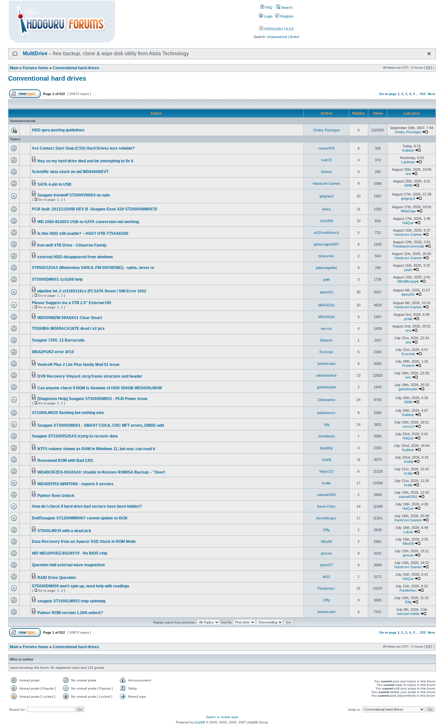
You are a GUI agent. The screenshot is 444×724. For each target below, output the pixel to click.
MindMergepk (408, 281)
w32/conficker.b (326, 233)
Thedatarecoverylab (408, 246)
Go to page (388, 94)
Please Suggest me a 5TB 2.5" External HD (71, 303)
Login (267, 16)
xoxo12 (408, 426)
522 (423, 94)
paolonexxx (326, 413)
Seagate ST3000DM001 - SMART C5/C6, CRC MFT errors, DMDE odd (100, 425)
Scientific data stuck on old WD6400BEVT (70, 171)
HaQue (408, 223)
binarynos (326, 256)
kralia (408, 473)
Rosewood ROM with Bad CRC (65, 460)
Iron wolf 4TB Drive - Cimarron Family (72, 245)
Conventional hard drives (76, 68)
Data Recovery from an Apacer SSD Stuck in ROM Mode (84, 541)
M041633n (326, 305)
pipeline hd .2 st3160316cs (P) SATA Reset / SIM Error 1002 (91, 291)
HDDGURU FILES (278, 29)
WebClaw (408, 211)
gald (326, 279)
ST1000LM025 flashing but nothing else (68, 412)
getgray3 (326, 196)
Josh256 (326, 221)
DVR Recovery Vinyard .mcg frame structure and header (89, 376)
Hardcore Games (326, 183)
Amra (326, 209)
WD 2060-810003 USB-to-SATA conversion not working (88, 222)
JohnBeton (326, 436)
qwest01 (326, 292)
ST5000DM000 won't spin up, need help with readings (80, 586)
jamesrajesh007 (326, 244)
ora (408, 174)
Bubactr (326, 340)
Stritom (326, 172)
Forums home (35, 68)
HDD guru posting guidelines (58, 130)
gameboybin (326, 387)
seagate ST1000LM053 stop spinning (71, 601)
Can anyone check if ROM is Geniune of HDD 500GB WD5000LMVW (99, 388)
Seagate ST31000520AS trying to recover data (75, 436)
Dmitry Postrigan (326, 130)
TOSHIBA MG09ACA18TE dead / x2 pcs (68, 328)
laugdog (326, 448)
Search (286, 7)
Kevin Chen (326, 506)
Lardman (408, 162)
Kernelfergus (326, 518)
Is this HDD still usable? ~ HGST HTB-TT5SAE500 (82, 233)
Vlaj (326, 424)
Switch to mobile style (222, 717)
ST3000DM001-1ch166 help (57, 279)
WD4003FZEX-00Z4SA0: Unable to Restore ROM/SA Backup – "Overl (101, 472)
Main (14, 68)
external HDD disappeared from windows (75, 257)
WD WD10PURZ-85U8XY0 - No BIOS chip (69, 553)
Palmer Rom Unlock (55, 495)
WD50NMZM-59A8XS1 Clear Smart (69, 317)
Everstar (326, 352)
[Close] (429, 54)
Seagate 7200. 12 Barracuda (58, 340)
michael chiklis (408, 614)
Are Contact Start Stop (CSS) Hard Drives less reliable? (83, 148)
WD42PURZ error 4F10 (53, 352)
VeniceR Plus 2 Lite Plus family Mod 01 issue (78, 364)
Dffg (326, 530)
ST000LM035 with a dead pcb (64, 531)
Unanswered (277, 37)
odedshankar (326, 375)
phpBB (200, 722)
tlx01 (326, 577)
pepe (408, 270)
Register (286, 16)
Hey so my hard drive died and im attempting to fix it (85, 161)
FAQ (268, 7)
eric (408, 377)
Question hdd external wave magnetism (68, 565)
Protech (408, 366)
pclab (408, 319)
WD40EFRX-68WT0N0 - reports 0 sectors (75, 484)
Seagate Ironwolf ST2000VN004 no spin (73, 195)
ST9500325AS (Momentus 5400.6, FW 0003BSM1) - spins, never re (93, 267)
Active (294, 37)
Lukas (408, 532)
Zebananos (326, 400)
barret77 (326, 565)
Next (431, 94)
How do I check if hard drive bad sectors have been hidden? (87, 506)
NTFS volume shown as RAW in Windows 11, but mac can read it (96, 449)
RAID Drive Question (56, 577)
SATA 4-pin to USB (54, 184)
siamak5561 (326, 495)
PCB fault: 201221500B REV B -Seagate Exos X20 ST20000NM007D (94, 209)
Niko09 (326, 541)
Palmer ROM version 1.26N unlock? (70, 612)
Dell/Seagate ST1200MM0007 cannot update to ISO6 (79, 518)
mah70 (326, 160)
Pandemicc (326, 588)
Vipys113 (326, 471)
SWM (408, 185)
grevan (326, 553)
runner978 (326, 148)
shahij (326, 460)
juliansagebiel (326, 268)
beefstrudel (326, 364)
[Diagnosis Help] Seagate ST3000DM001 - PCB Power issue (92, 398)
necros (326, 328)
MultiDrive (35, 53)
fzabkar (408, 150)
